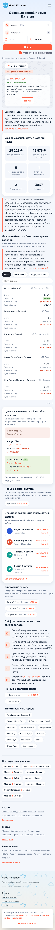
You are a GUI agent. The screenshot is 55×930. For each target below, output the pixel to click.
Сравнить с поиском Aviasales (37, 52)
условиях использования (28, 915)
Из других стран (39, 274)
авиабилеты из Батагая (16, 128)
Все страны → (13, 701)
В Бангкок (11, 727)
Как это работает (9, 897)
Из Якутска (17, 503)
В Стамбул (11, 739)
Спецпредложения (10, 901)
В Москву (11, 733)
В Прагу (40, 733)
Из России (20, 274)
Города (32, 58)
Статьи (5, 905)
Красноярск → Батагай (15, 311)
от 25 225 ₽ (25, 466)
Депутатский (21, 614)
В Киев (39, 739)
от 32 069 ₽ (23, 448)
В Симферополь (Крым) (39, 721)
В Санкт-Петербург (15, 721)
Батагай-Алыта (22, 602)
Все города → (29, 746)
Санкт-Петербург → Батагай (18, 357)
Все (6, 274)
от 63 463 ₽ (13, 452)
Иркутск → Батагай (13, 334)
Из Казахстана (22, 695)
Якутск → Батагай (12, 288)
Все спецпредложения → (17, 578)
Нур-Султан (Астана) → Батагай (19, 380)
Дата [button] (11, 39)
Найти (27, 100)
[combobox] (30, 25)
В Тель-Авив (12, 746)
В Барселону (45, 727)
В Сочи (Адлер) (27, 727)
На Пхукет (25, 739)
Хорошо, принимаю (27, 923)
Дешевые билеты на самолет (14, 58)
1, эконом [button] (37, 39)
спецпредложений (39, 268)
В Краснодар (26, 733)
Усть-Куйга (20, 608)
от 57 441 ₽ (12, 470)
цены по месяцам (31, 676)
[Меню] (49, 5)
